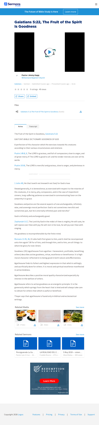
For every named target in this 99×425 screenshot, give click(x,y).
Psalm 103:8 (19, 165)
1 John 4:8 (18, 183)
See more (80, 307)
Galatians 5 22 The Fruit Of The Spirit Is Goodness (42, 111)
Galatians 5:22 (51, 133)
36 (29, 239)
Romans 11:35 (20, 239)
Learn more (70, 11)
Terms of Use (76, 414)
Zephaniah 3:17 (21, 221)
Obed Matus (68, 355)
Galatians (18, 84)
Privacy (61, 414)
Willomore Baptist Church (33, 77)
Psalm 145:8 (19, 153)
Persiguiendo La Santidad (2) (28, 352)
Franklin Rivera (45, 355)
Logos (20, 414)
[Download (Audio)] (81, 112)
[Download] (35, 325)
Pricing (49, 414)
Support (91, 414)
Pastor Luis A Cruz (23, 355)
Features (36, 414)
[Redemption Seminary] (49, 379)
